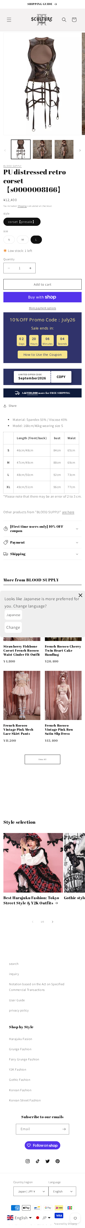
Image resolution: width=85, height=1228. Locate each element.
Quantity (9, 259)
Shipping (22, 206)
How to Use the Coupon (42, 354)
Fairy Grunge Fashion (24, 1059)
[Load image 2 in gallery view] (42, 149)
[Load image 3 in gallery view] (64, 149)
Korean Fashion (20, 1090)
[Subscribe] (64, 1129)
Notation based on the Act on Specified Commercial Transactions (37, 987)
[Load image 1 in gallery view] (20, 149)
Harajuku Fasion (20, 1039)
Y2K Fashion (17, 1069)
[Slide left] (5, 150)
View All (42, 759)
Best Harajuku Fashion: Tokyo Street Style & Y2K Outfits (31, 900)
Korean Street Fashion (25, 1100)
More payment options (42, 308)
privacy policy (19, 1010)
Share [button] (13, 406)
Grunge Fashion (20, 1049)
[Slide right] (80, 150)
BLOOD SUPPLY (12, 165)
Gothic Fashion (19, 1080)
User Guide (17, 1000)
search (14, 964)
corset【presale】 (22, 222)
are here (68, 512)
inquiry (14, 974)
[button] (9, 20)
